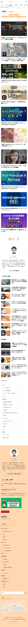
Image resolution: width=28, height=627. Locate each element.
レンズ (4, 396)
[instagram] (11, 270)
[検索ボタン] (2, 2)
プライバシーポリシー (13, 617)
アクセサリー (6, 418)
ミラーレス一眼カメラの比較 (9, 393)
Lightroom (10, 14)
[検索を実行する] (25, 592)
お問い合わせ (6, 437)
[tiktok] (13, 270)
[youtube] (16, 270)
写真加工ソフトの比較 (7, 404)
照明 (4, 426)
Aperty (4, 415)
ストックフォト (6, 434)
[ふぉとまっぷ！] (14, 2)
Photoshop (12, 16)
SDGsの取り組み (22, 619)
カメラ (4, 385)
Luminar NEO (16, 14)
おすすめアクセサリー (7, 421)
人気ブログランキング (5, 518)
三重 (4, 584)
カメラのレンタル (6, 547)
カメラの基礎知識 (6, 390)
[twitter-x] (9, 270)
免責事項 (6, 617)
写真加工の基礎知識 (5, 16)
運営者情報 (16, 619)
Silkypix (24, 16)
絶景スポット (6, 581)
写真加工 (5, 399)
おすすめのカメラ (6, 545)
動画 (4, 575)
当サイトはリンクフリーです (8, 619)
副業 (4, 432)
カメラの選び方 (6, 387)
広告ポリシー (20, 617)
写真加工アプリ (18, 16)
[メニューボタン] (26, 2)
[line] (15, 270)
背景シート (5, 423)
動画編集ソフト (6, 578)
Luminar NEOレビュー (7, 407)
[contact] (18, 270)
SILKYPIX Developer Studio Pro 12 (10, 412)
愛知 (4, 587)
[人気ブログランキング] (4, 517)
